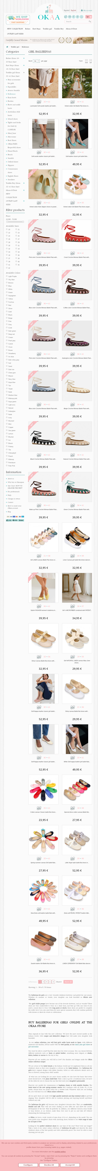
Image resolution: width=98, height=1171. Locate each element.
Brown (10, 350)
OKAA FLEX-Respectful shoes (14, 146)
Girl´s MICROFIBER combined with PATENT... (77, 610)
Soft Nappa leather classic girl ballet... (43, 711)
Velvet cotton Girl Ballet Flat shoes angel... (77, 207)
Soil (9, 363)
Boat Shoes (12, 140)
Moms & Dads (71, 29)
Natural (10, 408)
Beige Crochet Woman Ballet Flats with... (77, 408)
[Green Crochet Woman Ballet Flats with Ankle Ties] (77, 487)
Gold (10, 312)
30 (9, 245)
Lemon (10, 434)
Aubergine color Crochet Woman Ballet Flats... (77, 358)
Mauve (10, 376)
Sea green (11, 430)
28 (9, 242)
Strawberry (12, 353)
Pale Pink (11, 466)
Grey (10, 324)
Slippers (11, 165)
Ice (9, 440)
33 (9, 252)
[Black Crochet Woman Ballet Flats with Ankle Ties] (43, 436)
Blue (9, 286)
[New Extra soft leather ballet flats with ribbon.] (43, 890)
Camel (10, 344)
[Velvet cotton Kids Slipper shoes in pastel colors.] (43, 184)
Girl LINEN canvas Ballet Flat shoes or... (43, 560)
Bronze (10, 283)
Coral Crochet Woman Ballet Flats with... (77, 257)
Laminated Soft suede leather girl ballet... (43, 106)
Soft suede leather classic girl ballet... (43, 156)
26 (9, 239)
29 (18, 242)
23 (18, 233)
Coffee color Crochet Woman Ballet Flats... (77, 308)
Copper (10, 427)
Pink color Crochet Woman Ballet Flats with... (43, 257)
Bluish (10, 443)
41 (9, 265)
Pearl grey (11, 341)
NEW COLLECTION (15, 29)
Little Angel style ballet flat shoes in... (77, 863)
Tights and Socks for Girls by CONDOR (14, 126)
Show (30, 61)
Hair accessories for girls (14, 81)
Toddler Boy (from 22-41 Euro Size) (13, 185)
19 (18, 249)
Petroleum (11, 463)
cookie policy (60, 1152)
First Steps (37, 29)
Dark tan (11, 369)
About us (11, 479)
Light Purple (12, 276)
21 (18, 229)
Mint (9, 424)
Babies (27, 29)
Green (10, 292)
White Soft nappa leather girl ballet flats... (77, 762)
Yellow (10, 299)
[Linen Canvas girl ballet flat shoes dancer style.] (77, 537)
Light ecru (11, 405)
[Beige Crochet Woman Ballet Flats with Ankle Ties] (77, 386)
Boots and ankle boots (14, 106)
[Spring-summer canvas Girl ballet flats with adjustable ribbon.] (43, 840)
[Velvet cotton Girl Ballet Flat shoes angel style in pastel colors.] (77, 184)
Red (9, 305)
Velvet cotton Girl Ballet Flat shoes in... (77, 106)
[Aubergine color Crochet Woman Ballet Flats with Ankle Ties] (77, 335)
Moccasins (12, 137)
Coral (10, 328)
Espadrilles (12, 87)
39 (9, 262)
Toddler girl (47, 29)
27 (18, 239)
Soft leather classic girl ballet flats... (77, 156)
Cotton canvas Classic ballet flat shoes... (43, 812)
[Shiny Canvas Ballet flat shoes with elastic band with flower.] (43, 638)
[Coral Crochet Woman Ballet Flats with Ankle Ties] (77, 234)
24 (9, 236)
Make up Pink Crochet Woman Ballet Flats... (43, 509)
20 (9, 229)
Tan (9, 385)
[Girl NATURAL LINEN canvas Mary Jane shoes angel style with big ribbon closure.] (77, 638)
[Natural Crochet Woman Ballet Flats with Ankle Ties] (77, 436)
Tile (9, 450)
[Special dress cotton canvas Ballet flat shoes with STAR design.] (77, 789)
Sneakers (11, 179)
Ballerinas (12, 94)
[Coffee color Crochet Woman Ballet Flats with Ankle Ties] (77, 285)
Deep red (11, 334)
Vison (10, 347)
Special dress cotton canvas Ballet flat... (77, 812)
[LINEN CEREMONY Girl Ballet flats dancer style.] (77, 941)
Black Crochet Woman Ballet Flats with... (43, 459)
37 (9, 258)
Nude (10, 392)
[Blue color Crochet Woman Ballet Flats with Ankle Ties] (43, 285)
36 (18, 255)
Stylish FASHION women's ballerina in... (43, 610)
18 (9, 255)
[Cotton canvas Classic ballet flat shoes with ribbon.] (43, 789)
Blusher (11, 437)
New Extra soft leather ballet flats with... (43, 913)
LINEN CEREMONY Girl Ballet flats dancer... (77, 963)
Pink (9, 321)
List (91, 62)
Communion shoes (13, 170)
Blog (9, 512)
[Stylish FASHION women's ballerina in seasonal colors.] (43, 588)
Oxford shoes (13, 162)
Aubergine (11, 411)
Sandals (11, 158)
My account (87, 10)
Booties (10, 101)
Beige (10, 318)
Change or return (14, 499)
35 (18, 265)
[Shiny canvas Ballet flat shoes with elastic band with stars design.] (77, 689)
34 (18, 252)
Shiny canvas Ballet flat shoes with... (77, 711)
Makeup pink (12, 398)
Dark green (12, 331)
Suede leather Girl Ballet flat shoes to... (43, 963)
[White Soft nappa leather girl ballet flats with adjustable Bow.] (77, 739)
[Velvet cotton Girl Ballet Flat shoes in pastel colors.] (77, 83)
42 (9, 268)
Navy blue (11, 379)
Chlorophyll (12, 453)
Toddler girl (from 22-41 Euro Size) (13, 74)
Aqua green (12, 402)
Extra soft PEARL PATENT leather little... (77, 913)
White (10, 289)
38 (18, 258)
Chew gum (12, 373)
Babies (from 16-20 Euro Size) (12, 60)
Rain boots (12, 97)
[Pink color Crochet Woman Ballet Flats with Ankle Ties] (43, 234)
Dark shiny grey (13, 360)
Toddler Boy (59, 29)
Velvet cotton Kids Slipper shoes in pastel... (43, 207)
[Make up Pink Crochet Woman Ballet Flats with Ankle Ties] (43, 487)
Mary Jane (12, 133)
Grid (86, 62)
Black (10, 315)
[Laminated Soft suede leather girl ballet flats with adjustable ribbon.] (43, 83)
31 (18, 245)
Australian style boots (14, 113)
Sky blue (11, 280)
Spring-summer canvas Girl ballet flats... (43, 863)
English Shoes (13, 176)
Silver (10, 308)
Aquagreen (12, 296)
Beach (10, 154)
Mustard (11, 421)
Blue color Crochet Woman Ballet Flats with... (43, 308)
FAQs (9, 495)
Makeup (11, 459)
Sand (10, 366)
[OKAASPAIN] (49, 11)
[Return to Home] (7, 46)
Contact (10, 502)
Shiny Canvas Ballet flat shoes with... (43, 661)
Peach (10, 456)
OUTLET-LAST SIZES (15, 34)
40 (18, 262)
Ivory (10, 418)
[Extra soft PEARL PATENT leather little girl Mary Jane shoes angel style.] (77, 890)
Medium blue (12, 395)
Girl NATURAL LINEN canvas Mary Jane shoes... (77, 662)
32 (9, 249)
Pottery (10, 446)
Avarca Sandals (14, 90)
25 (18, 236)
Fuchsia (11, 302)
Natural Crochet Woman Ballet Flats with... (77, 459)
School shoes (13, 119)
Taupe (10, 389)
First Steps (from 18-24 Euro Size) (12, 67)
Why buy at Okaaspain (16, 482)
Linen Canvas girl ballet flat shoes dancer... (77, 560)
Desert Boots (13, 151)
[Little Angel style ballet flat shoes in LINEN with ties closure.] (77, 840)
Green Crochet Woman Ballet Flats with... (77, 509)
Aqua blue (11, 382)
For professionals (13, 492)
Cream (10, 337)
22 (9, 233)
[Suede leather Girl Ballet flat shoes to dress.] (43, 941)
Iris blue (11, 357)
